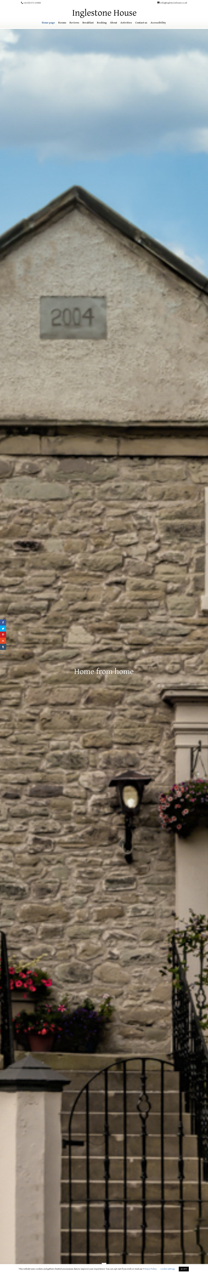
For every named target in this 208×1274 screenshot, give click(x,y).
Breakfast (88, 23)
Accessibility (158, 23)
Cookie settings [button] (167, 1269)
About (113, 23)
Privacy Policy (150, 1269)
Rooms (62, 23)
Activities (126, 23)
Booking (102, 23)
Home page (48, 23)
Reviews (74, 23)
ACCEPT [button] (184, 1269)
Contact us (141, 23)
